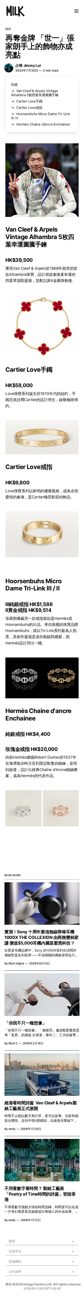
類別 (12, 1242)
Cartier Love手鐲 (29, 101)
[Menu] (76, 11)
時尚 (8, 29)
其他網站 (15, 1262)
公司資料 (15, 1272)
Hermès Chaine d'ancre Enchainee (43, 124)
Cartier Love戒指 (29, 107)
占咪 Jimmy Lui (28, 65)
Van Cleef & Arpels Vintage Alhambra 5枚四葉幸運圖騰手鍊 (34, 93)
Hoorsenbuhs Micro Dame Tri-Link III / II (40, 116)
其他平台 (15, 1252)
